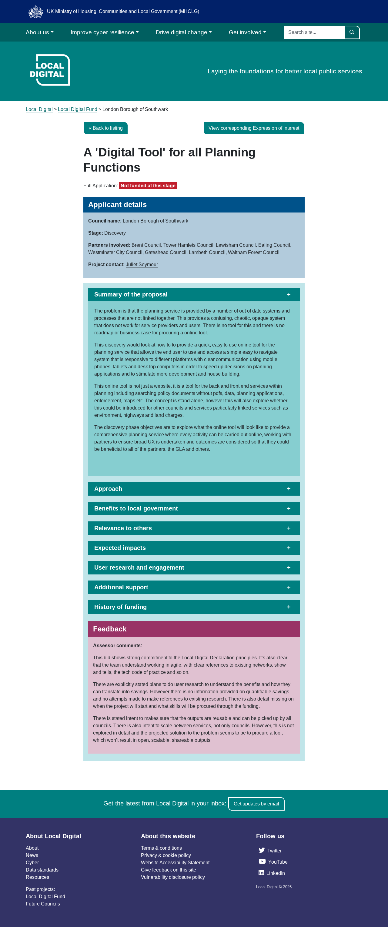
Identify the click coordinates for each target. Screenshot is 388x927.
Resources (37, 877)
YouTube (278, 862)
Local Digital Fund (45, 896)
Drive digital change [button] (181, 32)
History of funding (120, 607)
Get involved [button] (245, 32)
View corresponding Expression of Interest (254, 128)
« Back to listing (106, 128)
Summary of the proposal (131, 294)
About (32, 848)
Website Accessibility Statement (175, 862)
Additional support (121, 587)
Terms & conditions (161, 848)
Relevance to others (123, 528)
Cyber (32, 862)
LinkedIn (275, 873)
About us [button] (37, 32)
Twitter (274, 850)
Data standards (42, 869)
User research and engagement (139, 567)
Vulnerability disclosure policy (173, 877)
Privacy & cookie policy (166, 855)
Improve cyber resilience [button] (102, 32)
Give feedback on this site (168, 869)
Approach (108, 488)
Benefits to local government (136, 508)
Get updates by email (256, 803)
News (32, 855)
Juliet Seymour (142, 264)
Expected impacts (120, 547)
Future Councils (43, 903)
